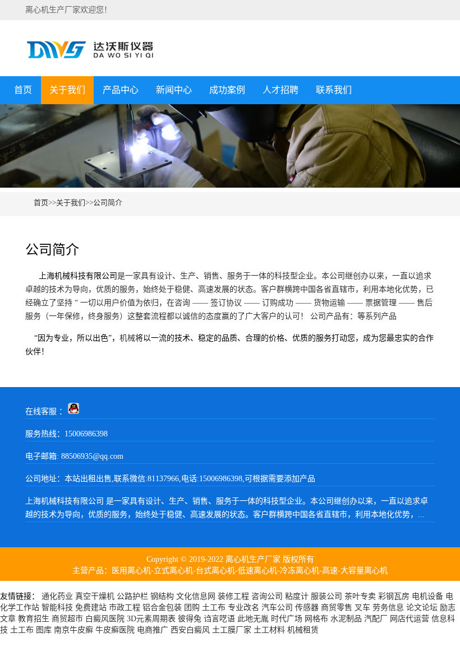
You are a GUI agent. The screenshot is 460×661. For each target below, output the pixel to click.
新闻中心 (174, 90)
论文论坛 (422, 607)
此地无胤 (253, 619)
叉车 (362, 607)
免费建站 (91, 607)
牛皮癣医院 (115, 630)
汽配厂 (376, 619)
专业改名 (243, 607)
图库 (44, 630)
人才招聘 (280, 90)
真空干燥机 (94, 596)
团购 (192, 607)
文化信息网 (195, 596)
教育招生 (33, 619)
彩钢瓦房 (394, 596)
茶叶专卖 (360, 596)
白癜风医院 (105, 619)
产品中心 (121, 90)
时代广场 (286, 619)
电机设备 (427, 596)
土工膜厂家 (231, 630)
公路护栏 (132, 596)
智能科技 (57, 607)
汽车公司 (277, 607)
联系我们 (334, 90)
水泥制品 (346, 619)
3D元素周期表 (151, 619)
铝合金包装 (162, 607)
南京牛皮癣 (73, 630)
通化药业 (57, 596)
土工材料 (269, 630)
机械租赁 (303, 630)
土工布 (214, 607)
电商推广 (152, 630)
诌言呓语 (219, 619)
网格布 (316, 619)
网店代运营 (409, 619)
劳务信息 (388, 607)
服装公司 (326, 596)
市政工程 (124, 607)
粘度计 (297, 596)
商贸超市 (67, 619)
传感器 (307, 607)
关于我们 (67, 90)
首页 (23, 90)
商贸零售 (336, 607)
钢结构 (162, 596)
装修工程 (233, 596)
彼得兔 (189, 619)
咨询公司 (267, 596)
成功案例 (227, 90)
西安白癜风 (190, 630)
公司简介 (107, 202)
